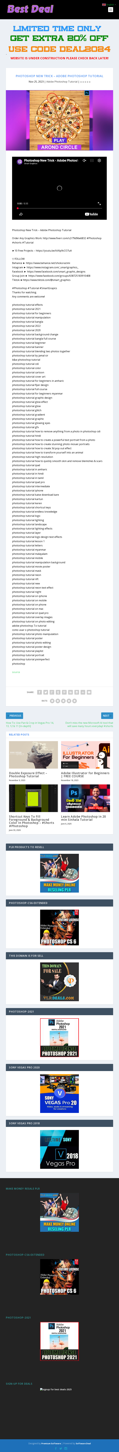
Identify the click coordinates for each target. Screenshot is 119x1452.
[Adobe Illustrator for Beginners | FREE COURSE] (85, 755)
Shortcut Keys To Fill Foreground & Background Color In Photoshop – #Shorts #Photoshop (31, 821)
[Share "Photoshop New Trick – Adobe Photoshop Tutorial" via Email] (89, 692)
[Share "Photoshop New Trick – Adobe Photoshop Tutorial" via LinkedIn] (70, 692)
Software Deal (83, 1443)
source (16, 672)
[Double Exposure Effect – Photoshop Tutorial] (33, 755)
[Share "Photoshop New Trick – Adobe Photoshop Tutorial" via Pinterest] (64, 692)
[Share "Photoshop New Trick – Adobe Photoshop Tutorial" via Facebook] (39, 692)
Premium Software (51, 1443)
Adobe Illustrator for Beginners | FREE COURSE (85, 774)
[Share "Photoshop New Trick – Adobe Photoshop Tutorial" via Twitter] (46, 692)
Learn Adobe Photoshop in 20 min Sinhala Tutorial (83, 818)
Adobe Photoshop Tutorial (61, 81)
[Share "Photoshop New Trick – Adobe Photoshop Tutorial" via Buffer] (77, 692)
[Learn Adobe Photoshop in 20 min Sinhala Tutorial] (85, 798)
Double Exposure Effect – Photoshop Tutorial (28, 774)
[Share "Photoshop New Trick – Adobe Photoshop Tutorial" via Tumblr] (58, 692)
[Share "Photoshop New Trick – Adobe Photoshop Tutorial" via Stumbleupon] (83, 692)
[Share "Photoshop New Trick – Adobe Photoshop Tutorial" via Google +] (52, 692)
